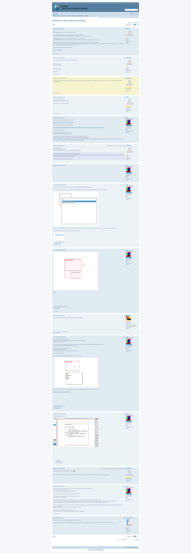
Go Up (128, 536)
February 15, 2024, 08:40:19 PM (60, 184)
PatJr (127, 97)
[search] (137, 10)
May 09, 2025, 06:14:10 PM (58, 517)
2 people (54, 113)
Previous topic (131, 22)
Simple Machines (99, 549)
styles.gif (58, 460)
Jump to (119, 539)
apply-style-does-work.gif (59, 405)
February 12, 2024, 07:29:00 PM (59, 57)
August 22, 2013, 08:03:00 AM (58, 28)
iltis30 (127, 28)
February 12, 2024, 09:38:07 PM (59, 117)
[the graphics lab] (126, 129)
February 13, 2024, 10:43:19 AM (59, 165)
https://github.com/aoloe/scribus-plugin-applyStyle (63, 122)
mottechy (128, 57)
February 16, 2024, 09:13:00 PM (60, 413)
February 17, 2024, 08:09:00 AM (59, 468)
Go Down (128, 24)
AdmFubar (128, 315)
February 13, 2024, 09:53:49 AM (59, 145)
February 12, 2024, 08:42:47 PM (59, 97)
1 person (54, 53)
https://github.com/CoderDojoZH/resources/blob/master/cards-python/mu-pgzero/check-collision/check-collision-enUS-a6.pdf (78, 127)
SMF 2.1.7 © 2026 (91, 549)
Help (126, 547)
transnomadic (129, 517)
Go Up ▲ (136, 547)
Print (54, 24)
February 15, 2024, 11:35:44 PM (59, 315)
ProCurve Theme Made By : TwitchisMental (95, 550)
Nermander (128, 78)
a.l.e (127, 117)
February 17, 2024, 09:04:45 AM (59, 486)
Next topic (137, 22)
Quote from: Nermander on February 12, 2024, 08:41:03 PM (67, 153)
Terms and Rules (131, 547)
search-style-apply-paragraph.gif (61, 306)
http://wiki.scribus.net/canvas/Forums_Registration (130, 17)
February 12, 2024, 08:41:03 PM (59, 78)
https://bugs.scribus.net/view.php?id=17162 (62, 391)
